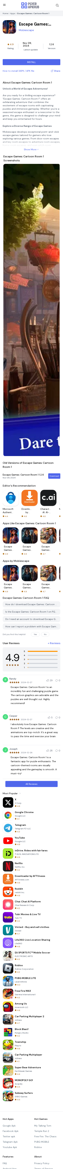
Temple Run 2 (41, 1131)
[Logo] (30, 5)
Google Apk (9, 1125)
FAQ (5, 1163)
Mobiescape (26, 30)
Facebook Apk (10, 1131)
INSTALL (31, 62)
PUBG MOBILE (41, 1141)
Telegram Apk (10, 1141)
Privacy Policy (41, 1163)
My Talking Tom (42, 1125)
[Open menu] (4, 5)
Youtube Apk (10, 1147)
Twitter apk (9, 1136)
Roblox (38, 1147)
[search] (57, 5)
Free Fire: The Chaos (45, 1136)
